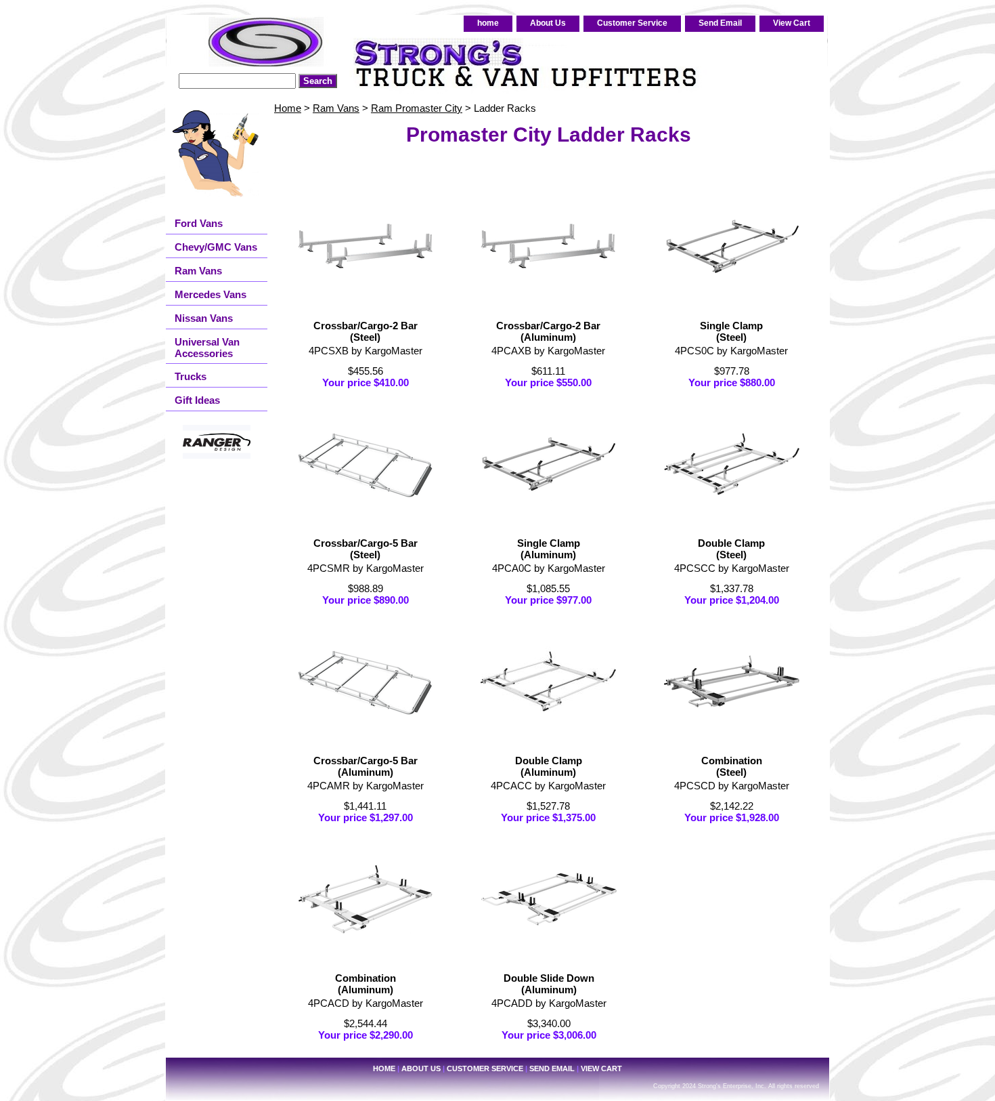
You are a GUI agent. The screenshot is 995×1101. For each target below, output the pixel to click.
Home (287, 108)
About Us (548, 23)
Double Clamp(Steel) (731, 548)
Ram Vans (336, 108)
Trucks (190, 376)
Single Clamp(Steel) (731, 331)
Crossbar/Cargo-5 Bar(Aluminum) (365, 766)
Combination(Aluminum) (365, 983)
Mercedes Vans (210, 294)
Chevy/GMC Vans (216, 247)
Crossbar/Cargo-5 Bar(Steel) (365, 548)
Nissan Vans (204, 318)
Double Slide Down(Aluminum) (549, 983)
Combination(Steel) (731, 766)
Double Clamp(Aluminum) (548, 766)
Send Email (720, 23)
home (488, 23)
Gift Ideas (197, 400)
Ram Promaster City (416, 108)
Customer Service (632, 23)
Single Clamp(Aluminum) (548, 548)
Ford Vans (199, 223)
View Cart (791, 23)
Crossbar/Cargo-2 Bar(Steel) (365, 331)
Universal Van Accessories (207, 347)
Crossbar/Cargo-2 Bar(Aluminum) (548, 331)
